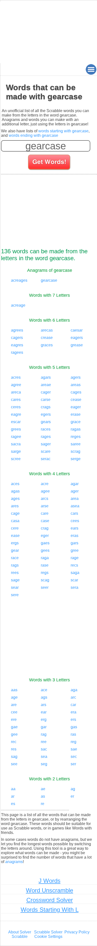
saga (75, 573)
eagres (17, 345)
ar (12, 796)
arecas (47, 330)
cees (75, 521)
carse (45, 399)
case (45, 521)
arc (73, 697)
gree (75, 550)
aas (14, 690)
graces (47, 345)
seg (44, 764)
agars (46, 377)
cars (74, 513)
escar (16, 422)
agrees (17, 330)
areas (76, 385)
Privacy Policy (77, 932)
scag (45, 580)
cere (15, 528)
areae (46, 385)
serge (76, 459)
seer (44, 587)
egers (46, 414)
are (14, 705)
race (15, 558)
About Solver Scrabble (19, 934)
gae (14, 727)
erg (44, 719)
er (72, 796)
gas (74, 727)
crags (45, 407)
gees (45, 550)
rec (13, 742)
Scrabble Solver (48, 932)
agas (15, 491)
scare (45, 451)
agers (76, 377)
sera (74, 587)
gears (46, 422)
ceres (16, 407)
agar (75, 484)
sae (74, 749)
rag (44, 734)
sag (14, 756)
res (13, 749)
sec (74, 756)
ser (73, 764)
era (73, 712)
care (44, 513)
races (45, 429)
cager (46, 392)
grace (76, 422)
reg (73, 742)
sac (44, 749)
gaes (45, 543)
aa (13, 789)
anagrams (14, 862)
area (75, 498)
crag (44, 528)
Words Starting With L (50, 909)
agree (16, 385)
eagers (77, 337)
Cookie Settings (48, 936)
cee (14, 712)
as (43, 796)
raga (45, 558)
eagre (16, 414)
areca (16, 392)
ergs (15, 543)
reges (76, 436)
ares (15, 506)
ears (74, 528)
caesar (77, 330)
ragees (17, 352)
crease (47, 337)
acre (44, 484)
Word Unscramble (49, 890)
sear (15, 587)
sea (44, 756)
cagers (17, 337)
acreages (19, 280)
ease (15, 535)
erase (76, 414)
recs (74, 565)
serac (45, 459)
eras (74, 535)
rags (15, 565)
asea (75, 506)
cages (76, 392)
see (14, 764)
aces (15, 484)
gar (44, 727)
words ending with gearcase (33, 135)
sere (15, 595)
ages (15, 498)
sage (15, 580)
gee (14, 734)
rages (46, 436)
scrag (75, 451)
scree (16, 459)
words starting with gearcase (63, 131)
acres (16, 377)
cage (15, 513)
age (14, 697)
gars (74, 543)
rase (44, 565)
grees (16, 429)
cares (16, 399)
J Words (49, 880)
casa (15, 521)
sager (46, 444)
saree (76, 444)
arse (44, 506)
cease (76, 399)
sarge (16, 451)
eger (45, 535)
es (13, 804)
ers (73, 719)
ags (44, 697)
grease (77, 345)
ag (73, 789)
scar (74, 580)
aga (74, 690)
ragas (76, 429)
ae (43, 789)
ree (44, 742)
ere (14, 719)
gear (15, 550)
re (42, 804)
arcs (44, 498)
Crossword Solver (49, 900)
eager (76, 407)
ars (43, 705)
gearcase (49, 280)
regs (44, 573)
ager (75, 491)
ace (44, 690)
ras (73, 734)
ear (44, 712)
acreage (18, 305)
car (73, 705)
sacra (16, 444)
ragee (16, 436)
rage (75, 558)
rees (15, 573)
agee (45, 491)
